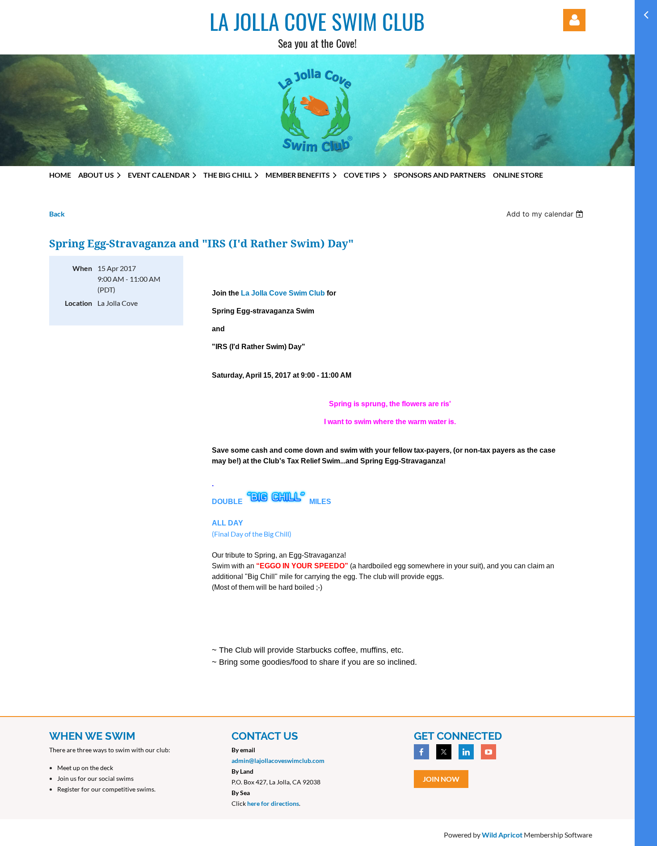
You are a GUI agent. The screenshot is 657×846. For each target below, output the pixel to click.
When (82, 268)
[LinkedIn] (466, 751)
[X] (443, 751)
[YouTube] (488, 751)
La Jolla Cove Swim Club (283, 293)
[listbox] (545, 213)
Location (78, 303)
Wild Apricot (502, 834)
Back (57, 213)
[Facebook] (421, 751)
